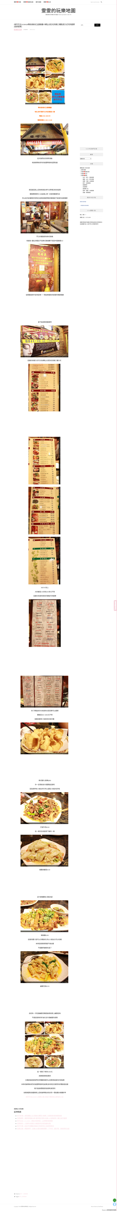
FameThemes (100, 1206)
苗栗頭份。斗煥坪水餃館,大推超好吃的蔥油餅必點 (34, 1123)
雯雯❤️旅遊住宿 (28, 2)
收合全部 (87, 168)
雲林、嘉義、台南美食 (88, 190)
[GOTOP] (114, 1204)
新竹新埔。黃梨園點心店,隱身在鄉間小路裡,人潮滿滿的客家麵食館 (39, 1116)
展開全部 (82, 168)
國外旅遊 (38, 2)
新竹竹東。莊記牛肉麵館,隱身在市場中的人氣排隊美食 (35, 1126)
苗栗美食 (24, 1196)
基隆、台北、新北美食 (88, 179)
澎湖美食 (85, 186)
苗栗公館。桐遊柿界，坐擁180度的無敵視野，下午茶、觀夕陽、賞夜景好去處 (43, 1129)
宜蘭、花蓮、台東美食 (88, 181)
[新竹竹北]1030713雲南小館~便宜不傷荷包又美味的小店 (44, 1097)
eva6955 (26, 29)
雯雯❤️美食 (17, 2)
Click (115, 605)
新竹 (20, 1196)
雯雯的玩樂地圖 (58, 10)
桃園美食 (85, 185)
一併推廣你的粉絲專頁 (84, 205)
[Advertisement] (45, 44)
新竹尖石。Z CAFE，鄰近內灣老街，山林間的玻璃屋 (35, 1121)
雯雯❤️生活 (47, 2)
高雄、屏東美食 (87, 192)
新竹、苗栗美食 (18, 29)
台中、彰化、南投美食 (88, 177)
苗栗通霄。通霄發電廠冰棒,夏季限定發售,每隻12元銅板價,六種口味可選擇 (42, 1118)
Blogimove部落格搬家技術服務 (109, 1210)
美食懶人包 (85, 188)
